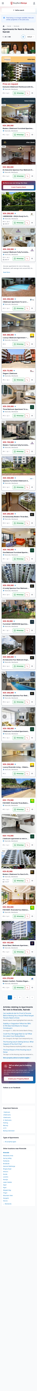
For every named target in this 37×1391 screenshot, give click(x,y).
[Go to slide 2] (19, 52)
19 (27, 997)
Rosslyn (5, 1179)
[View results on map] (23, 37)
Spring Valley (7, 1158)
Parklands (6, 1161)
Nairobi (9, 26)
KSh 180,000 (8, 728)
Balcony (5, 1125)
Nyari (5, 1187)
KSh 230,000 (8, 406)
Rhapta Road (7, 1169)
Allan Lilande (30, 142)
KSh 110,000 (8, 835)
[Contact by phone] (27, 93)
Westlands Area (8, 1155)
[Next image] (33, 72)
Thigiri (5, 1193)
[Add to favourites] (33, 65)
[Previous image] (4, 72)
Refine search (19, 10)
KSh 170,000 (8, 800)
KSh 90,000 (8, 621)
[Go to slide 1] (17, 52)
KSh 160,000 (8, 549)
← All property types (9, 1142)
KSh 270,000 (8, 978)
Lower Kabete (7, 1182)
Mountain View (8, 1195)
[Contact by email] (32, 93)
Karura (5, 1201)
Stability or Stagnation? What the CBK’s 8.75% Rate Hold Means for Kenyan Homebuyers (17, 1025)
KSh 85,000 (7, 871)
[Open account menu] (34, 3)
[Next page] (32, 997)
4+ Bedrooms (7, 1120)
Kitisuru (5, 1171)
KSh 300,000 (8, 167)
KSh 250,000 (8, 213)
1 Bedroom (6, 1112)
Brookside (6, 1163)
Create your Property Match (18, 1079)
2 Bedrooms (7, 1115)
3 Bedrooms (7, 1117)
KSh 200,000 (8, 125)
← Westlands (7, 1204)
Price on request (10, 84)
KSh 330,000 (8, 249)
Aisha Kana (31, 59)
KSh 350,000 (8, 585)
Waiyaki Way (7, 1190)
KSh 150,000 (8, 442)
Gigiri (5, 1185)
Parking (5, 1123)
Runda (5, 1174)
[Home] (4, 26)
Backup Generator (9, 1131)
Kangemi (6, 1198)
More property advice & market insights (16, 1058)
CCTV (4, 1128)
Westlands (16, 26)
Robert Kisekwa (29, 101)
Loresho (5, 1177)
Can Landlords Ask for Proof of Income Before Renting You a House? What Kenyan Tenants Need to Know (18, 1015)
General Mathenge (9, 1166)
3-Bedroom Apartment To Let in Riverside (18, 302)
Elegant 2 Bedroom (10, 373)
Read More (6, 272)
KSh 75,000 (8, 370)
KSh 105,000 (8, 942)
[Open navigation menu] (3, 3)
